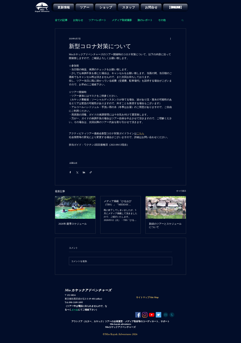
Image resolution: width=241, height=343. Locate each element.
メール (74, 310)
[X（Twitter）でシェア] (77, 172)
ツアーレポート (97, 20)
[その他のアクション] (170, 38)
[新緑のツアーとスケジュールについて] (166, 207)
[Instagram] (145, 314)
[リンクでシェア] (90, 172)
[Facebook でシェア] (70, 172)
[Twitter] (158, 314)
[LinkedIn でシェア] (84, 172)
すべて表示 (181, 191)
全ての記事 (61, 20)
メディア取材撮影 (122, 20)
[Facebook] (138, 314)
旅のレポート (145, 20)
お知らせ (78, 20)
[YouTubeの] (151, 314)
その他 (162, 20)
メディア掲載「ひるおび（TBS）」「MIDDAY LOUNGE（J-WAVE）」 (117, 203)
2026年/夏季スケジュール (72, 223)
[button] (182, 20)
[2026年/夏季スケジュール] (75, 207)
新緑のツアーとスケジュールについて (165, 225)
